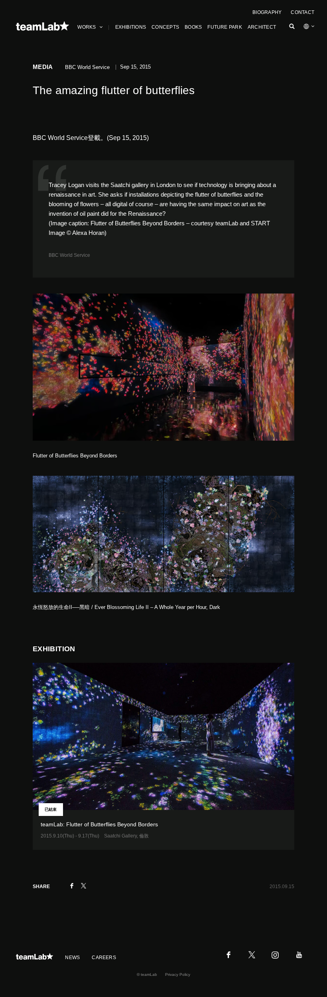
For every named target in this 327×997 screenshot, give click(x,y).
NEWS (72, 957)
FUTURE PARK (224, 27)
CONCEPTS (165, 27)
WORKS (86, 27)
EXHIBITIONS (130, 27)
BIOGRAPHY (267, 12)
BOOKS (193, 27)
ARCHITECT (262, 27)
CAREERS (104, 957)
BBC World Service (69, 255)
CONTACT (302, 12)
